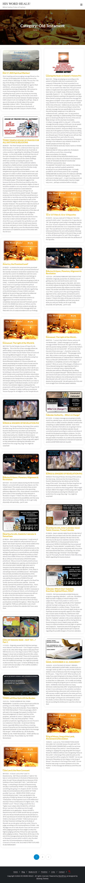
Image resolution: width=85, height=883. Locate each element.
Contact (62, 872)
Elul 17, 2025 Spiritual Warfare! (16, 73)
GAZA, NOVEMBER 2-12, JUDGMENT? (63, 662)
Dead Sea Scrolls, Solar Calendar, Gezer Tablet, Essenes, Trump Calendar (63, 529)
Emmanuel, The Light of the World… (61, 337)
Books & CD (33, 872)
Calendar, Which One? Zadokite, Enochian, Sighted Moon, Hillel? (60, 590)
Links (53, 872)
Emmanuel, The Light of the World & (18, 343)
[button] (69, 871)
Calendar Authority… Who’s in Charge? (63, 415)
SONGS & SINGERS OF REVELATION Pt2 (21, 423)
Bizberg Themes (42, 878)
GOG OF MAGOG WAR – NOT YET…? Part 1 (19, 641)
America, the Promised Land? (15, 264)
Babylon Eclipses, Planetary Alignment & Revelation (64, 272)
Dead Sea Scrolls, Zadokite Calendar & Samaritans (19, 535)
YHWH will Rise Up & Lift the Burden (19, 698)
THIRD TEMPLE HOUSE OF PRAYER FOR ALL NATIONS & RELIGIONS (21, 141)
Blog (23, 872)
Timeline (44, 872)
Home (35, 30)
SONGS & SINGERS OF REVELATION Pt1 (64, 473)
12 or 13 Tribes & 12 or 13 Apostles (61, 214)
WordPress (62, 876)
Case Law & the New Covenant (16, 770)
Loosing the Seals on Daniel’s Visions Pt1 (63, 75)
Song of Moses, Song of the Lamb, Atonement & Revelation (60, 737)
